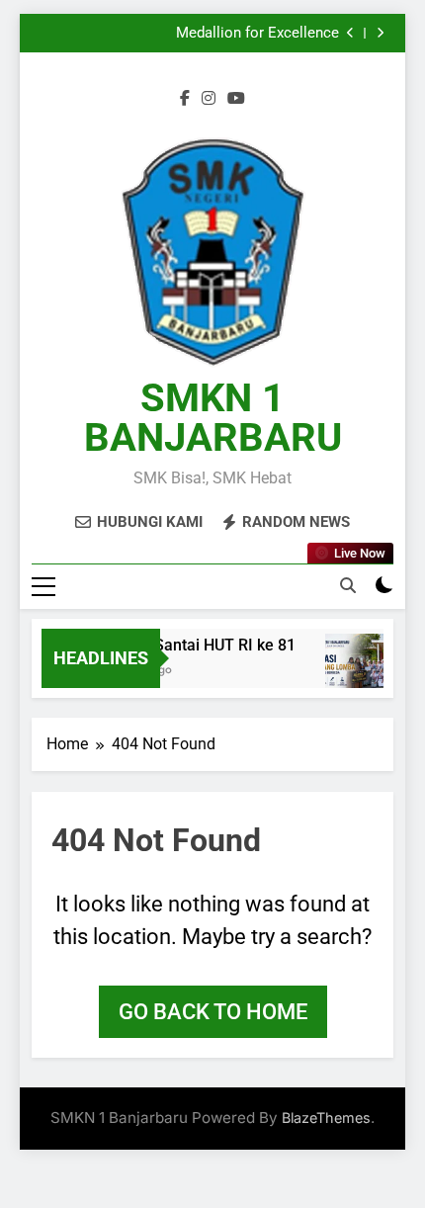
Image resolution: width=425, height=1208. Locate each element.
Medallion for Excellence (257, 34)
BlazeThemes (326, 1117)
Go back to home (213, 1011)
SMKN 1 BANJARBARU (213, 418)
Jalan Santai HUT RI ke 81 (200, 645)
